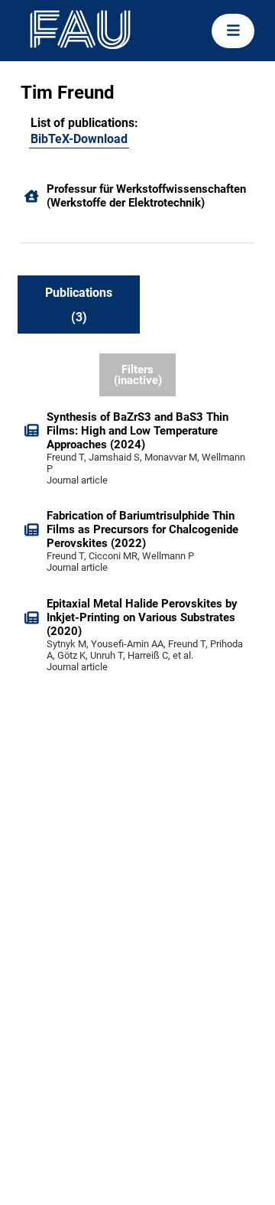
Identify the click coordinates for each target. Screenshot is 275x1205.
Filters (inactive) (138, 375)
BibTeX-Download (79, 139)
